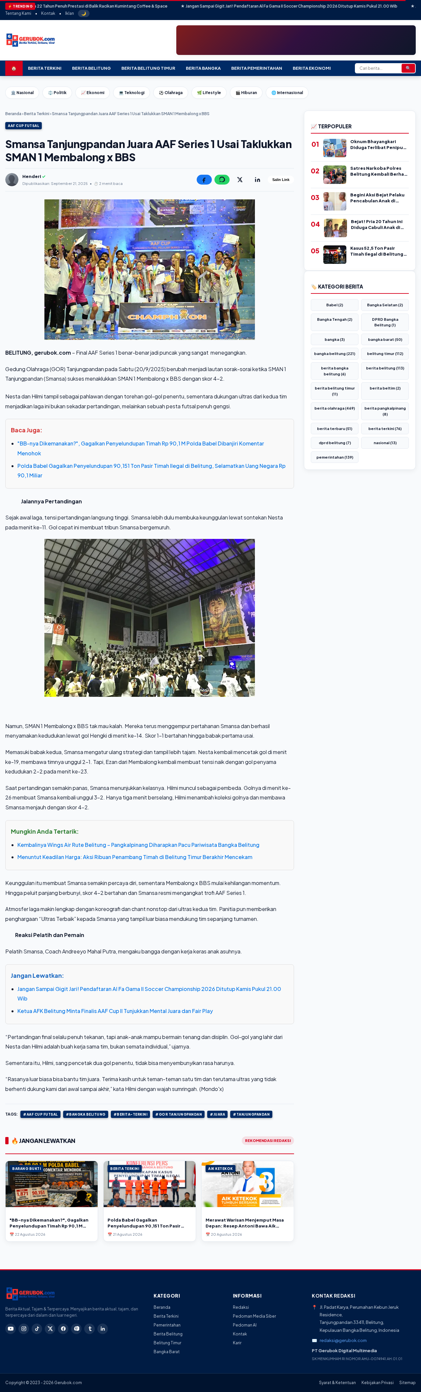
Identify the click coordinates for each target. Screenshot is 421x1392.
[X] (50, 1329)
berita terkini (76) (385, 428)
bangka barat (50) (385, 339)
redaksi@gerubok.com (343, 1340)
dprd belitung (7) (335, 443)
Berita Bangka (203, 68)
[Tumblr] (89, 1329)
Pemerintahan (167, 1325)
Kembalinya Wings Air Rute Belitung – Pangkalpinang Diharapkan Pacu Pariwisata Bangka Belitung (138, 844)
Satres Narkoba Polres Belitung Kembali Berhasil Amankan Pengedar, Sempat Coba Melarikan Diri (379, 171)
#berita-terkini (130, 1114)
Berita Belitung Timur (148, 68)
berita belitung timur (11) (335, 391)
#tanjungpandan (251, 1114)
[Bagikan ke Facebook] (204, 180)
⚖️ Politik (57, 92)
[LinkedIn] (102, 1329)
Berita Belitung (91, 68)
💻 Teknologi (131, 92)
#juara (217, 1114)
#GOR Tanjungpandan (178, 1114)
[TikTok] (37, 1329)
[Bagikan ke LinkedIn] (257, 180)
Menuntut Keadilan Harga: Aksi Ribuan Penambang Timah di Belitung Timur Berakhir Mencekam (134, 856)
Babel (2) (334, 305)
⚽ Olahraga (171, 92)
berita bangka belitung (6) (334, 371)
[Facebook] (63, 1329)
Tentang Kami (18, 13)
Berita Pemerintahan (256, 68)
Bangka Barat (167, 1351)
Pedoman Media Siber (254, 1316)
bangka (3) (335, 339)
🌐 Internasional (287, 92)
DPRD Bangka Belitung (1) (385, 322)
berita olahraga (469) (334, 408)
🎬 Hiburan (246, 92)
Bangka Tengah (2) (334, 319)
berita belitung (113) (385, 368)
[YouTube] (10, 1329)
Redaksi (241, 1307)
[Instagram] (23, 1329)
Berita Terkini (45, 68)
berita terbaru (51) (334, 428)
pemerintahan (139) (334, 457)
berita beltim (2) (385, 388)
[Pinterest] (76, 1329)
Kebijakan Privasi (377, 1382)
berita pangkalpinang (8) (385, 411)
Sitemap (407, 1382)
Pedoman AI (245, 1325)
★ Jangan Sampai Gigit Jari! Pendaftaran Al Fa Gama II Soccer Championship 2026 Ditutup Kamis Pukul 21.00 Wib (231, 6)
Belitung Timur (167, 1342)
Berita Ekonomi (312, 68)
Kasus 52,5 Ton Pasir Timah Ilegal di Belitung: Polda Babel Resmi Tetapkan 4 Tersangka (377, 251)
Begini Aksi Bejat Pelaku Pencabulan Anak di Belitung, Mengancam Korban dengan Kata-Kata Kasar (377, 198)
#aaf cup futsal (40, 1114)
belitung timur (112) (385, 353)
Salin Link (280, 180)
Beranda (13, 113)
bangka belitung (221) (334, 353)
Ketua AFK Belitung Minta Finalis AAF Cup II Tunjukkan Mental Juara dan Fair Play (115, 1010)
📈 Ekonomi (92, 92)
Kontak (48, 13)
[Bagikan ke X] (239, 180)
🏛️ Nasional (22, 92)
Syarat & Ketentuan (337, 1382)
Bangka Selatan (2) (385, 305)
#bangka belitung (86, 1114)
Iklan (69, 13)
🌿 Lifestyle (209, 92)
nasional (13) (385, 443)
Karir (237, 1342)
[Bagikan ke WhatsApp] (222, 180)
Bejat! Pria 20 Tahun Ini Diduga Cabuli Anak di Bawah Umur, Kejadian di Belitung (379, 224)
